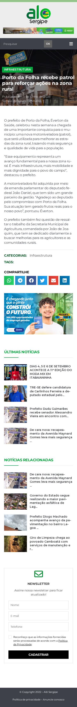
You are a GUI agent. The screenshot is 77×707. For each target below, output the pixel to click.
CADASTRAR (38, 655)
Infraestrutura (17, 69)
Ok (48, 43)
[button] (9, 280)
